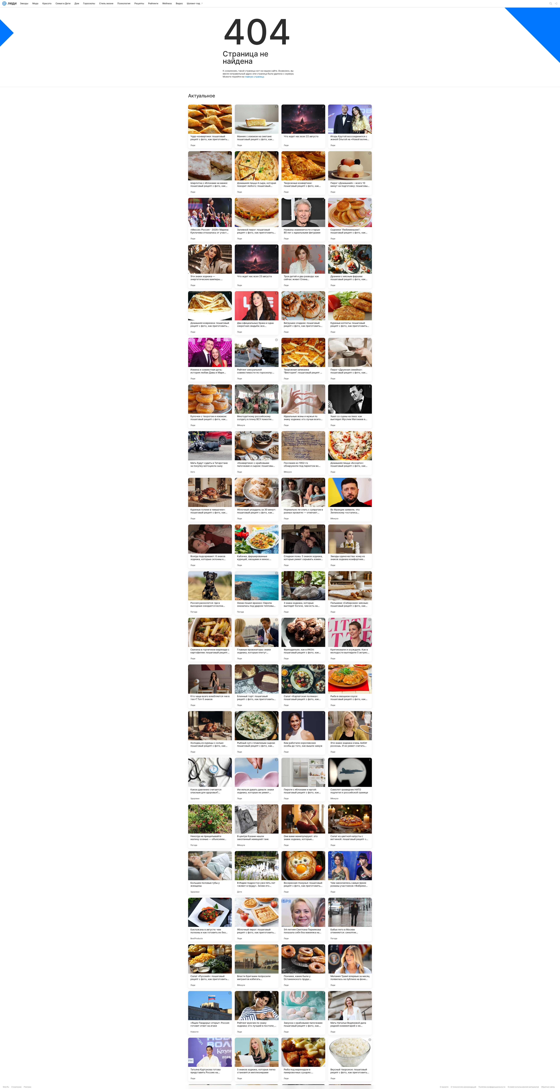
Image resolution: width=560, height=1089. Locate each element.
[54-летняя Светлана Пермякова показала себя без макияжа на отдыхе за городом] (303, 919)
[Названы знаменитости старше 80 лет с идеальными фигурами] (303, 220)
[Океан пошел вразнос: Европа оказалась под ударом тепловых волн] (257, 593)
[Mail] (4, 3)
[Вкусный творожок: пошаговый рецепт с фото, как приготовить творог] (350, 1059)
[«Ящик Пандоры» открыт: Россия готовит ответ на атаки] (210, 1013)
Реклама (27, 1087)
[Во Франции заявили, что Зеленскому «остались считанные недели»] (350, 500)
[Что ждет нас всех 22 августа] (303, 126)
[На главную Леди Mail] (11, 3)
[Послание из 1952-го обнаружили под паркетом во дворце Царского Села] (303, 453)
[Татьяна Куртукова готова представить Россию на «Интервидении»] (210, 1059)
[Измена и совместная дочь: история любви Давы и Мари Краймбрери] (210, 360)
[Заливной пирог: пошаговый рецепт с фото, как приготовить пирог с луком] (257, 220)
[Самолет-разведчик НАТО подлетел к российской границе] (350, 779)
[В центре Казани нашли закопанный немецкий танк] (257, 826)
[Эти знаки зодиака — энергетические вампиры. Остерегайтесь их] (210, 266)
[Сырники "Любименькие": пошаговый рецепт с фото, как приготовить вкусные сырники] (350, 220)
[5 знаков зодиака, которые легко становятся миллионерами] (257, 1059)
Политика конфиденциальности (491, 1087)
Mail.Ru (6, 1087)
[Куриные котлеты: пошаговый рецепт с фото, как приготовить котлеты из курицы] (350, 313)
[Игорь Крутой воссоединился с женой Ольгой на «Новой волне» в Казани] (350, 126)
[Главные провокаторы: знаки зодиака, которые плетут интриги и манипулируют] (257, 640)
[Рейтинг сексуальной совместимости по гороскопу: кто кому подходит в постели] (257, 360)
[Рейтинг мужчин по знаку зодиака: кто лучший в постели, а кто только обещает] (257, 1013)
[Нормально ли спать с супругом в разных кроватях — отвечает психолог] (303, 500)
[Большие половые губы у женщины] (210, 873)
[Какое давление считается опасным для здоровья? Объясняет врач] (210, 779)
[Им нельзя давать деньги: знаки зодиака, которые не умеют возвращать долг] (257, 779)
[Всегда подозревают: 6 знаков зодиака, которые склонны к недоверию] (210, 546)
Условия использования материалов (523, 1087)
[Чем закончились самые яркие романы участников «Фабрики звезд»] (350, 873)
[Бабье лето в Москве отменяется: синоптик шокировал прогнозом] (350, 919)
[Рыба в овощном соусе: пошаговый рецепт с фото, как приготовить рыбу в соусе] (350, 686)
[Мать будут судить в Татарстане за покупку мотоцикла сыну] (210, 453)
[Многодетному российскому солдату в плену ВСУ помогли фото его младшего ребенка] (257, 406)
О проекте (444, 1087)
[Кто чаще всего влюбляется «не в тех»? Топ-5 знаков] (210, 686)
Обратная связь (548, 1087)
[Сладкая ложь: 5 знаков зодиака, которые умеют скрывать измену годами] (303, 546)
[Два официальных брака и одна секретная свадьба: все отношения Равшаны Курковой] (257, 313)
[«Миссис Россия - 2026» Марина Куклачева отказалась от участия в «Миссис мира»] (210, 220)
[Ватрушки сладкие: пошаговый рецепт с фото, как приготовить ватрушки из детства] (303, 313)
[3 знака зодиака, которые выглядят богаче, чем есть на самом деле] (303, 593)
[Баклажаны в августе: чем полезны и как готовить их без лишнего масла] (210, 919)
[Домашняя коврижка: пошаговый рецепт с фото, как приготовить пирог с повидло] (210, 313)
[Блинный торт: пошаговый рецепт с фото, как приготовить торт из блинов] (257, 686)
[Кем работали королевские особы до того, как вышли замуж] (303, 733)
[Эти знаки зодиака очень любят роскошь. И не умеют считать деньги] (350, 733)
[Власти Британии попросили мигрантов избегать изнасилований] (257, 966)
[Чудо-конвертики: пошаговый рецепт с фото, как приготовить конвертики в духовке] (210, 126)
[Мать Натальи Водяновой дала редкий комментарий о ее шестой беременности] (350, 1013)
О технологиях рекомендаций (463, 1087)
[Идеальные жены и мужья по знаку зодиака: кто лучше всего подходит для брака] (303, 406)
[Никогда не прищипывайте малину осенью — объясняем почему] (210, 826)
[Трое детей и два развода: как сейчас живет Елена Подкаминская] (303, 266)
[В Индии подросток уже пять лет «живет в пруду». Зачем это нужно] (257, 873)
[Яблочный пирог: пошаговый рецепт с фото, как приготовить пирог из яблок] (257, 919)
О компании (16, 1087)
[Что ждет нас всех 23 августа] (257, 266)
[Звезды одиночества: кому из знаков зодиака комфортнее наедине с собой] (350, 546)
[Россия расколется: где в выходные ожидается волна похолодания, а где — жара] (210, 593)
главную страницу (254, 76)
